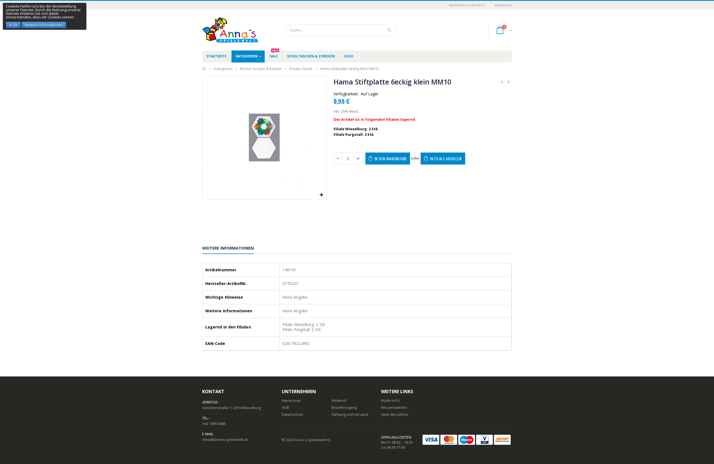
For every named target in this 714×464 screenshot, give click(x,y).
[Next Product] (509, 82)
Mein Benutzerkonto (467, 5)
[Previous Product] (502, 82)
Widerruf (338, 400)
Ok (15, 24)
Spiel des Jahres (394, 414)
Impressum (291, 400)
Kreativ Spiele (301, 68)
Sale (274, 54)
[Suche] (390, 30)
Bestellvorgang (344, 407)
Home (204, 68)
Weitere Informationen (228, 248)
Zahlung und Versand (349, 414)
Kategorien (247, 56)
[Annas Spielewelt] (221, 30)
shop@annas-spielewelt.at (225, 439)
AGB (285, 407)
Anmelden (503, 5)
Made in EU (390, 400)
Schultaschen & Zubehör (311, 56)
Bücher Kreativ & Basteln (261, 68)
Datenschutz (292, 414)
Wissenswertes (394, 407)
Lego (348, 56)
